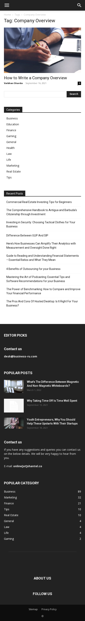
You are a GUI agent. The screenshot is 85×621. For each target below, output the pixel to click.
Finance (11, 130)
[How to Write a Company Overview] (42, 50)
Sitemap (33, 609)
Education (12, 124)
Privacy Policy (49, 609)
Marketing (12, 165)
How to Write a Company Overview (35, 78)
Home (7, 14)
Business (12, 118)
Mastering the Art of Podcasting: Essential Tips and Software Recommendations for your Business (38, 279)
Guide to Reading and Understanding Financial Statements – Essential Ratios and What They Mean (42, 257)
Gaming (11, 136)
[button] (6, 5)
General (11, 142)
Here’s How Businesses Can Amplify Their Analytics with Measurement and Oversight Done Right (41, 245)
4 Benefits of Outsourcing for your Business (33, 268)
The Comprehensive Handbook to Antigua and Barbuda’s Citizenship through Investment (41, 212)
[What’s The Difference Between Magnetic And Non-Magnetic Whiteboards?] (14, 386)
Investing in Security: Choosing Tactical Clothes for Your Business (40, 224)
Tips (9, 177)
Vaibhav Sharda (13, 83)
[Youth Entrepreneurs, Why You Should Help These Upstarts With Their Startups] (14, 423)
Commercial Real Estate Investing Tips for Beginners (39, 202)
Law (9, 154)
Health (10, 148)
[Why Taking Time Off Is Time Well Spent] (14, 405)
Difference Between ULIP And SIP (27, 235)
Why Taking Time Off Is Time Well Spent (52, 400)
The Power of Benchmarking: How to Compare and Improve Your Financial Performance (43, 291)
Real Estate (13, 171)
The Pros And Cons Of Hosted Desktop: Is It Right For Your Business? (42, 303)
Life (8, 159)
